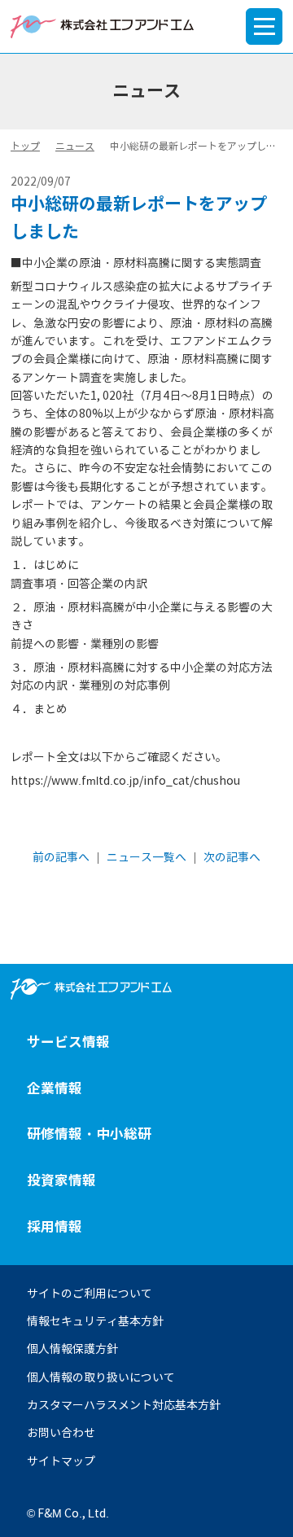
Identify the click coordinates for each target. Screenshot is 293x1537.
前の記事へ (61, 857)
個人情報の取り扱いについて (101, 1377)
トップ (25, 146)
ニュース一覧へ (146, 857)
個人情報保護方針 (72, 1348)
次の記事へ (231, 857)
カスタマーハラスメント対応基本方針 (124, 1405)
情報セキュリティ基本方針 (95, 1321)
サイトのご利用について (89, 1293)
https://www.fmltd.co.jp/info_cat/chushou (125, 780)
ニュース (74, 146)
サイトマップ (61, 1461)
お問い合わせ (61, 1432)
